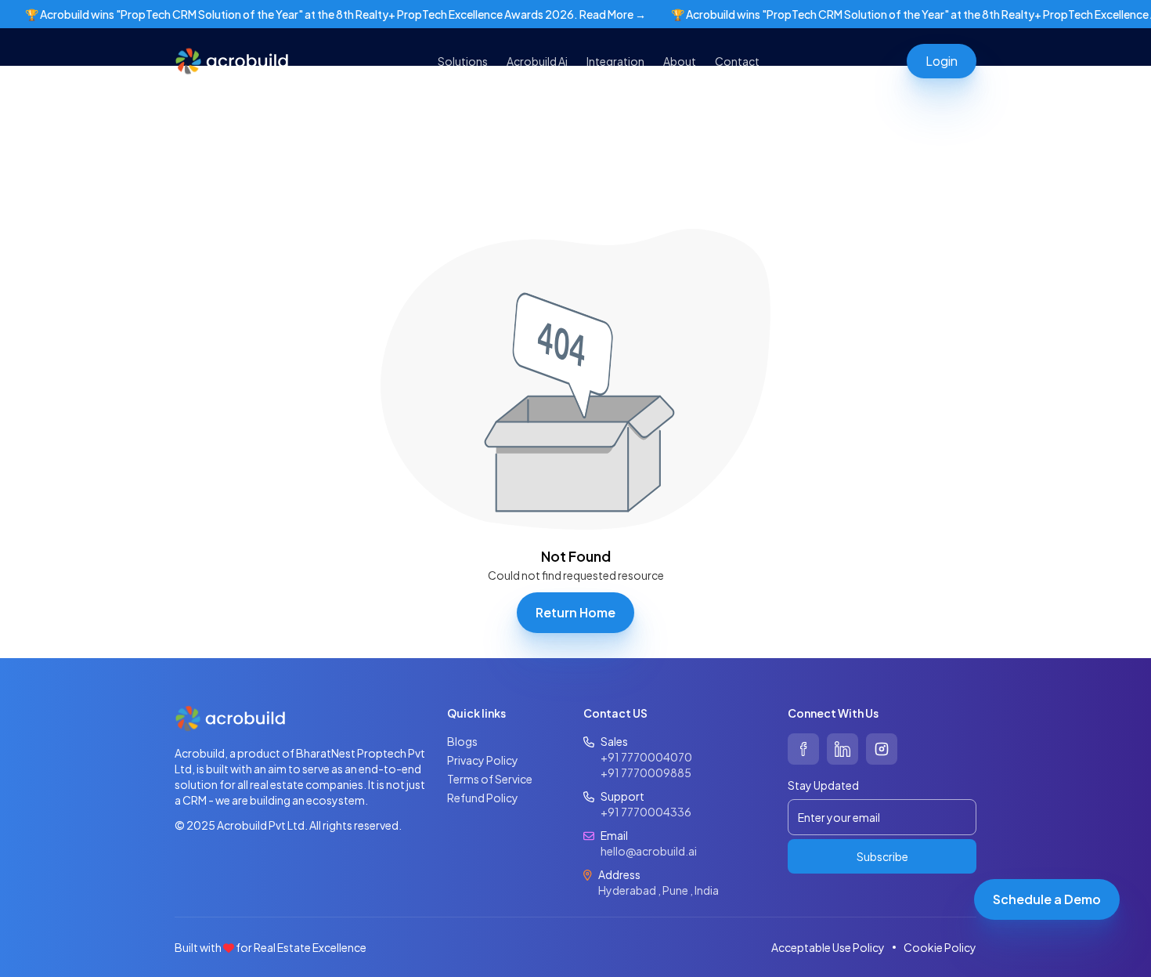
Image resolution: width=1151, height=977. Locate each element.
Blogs (462, 741)
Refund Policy (482, 798)
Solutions (463, 61)
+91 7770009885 (646, 772)
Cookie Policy (940, 947)
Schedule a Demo (1047, 899)
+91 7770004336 (646, 812)
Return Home (575, 612)
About (679, 61)
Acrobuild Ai (537, 61)
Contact (737, 61)
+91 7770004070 (646, 757)
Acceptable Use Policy (828, 947)
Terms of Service (489, 779)
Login (941, 60)
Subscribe (882, 856)
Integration (615, 61)
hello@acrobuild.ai (649, 851)
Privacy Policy (482, 760)
